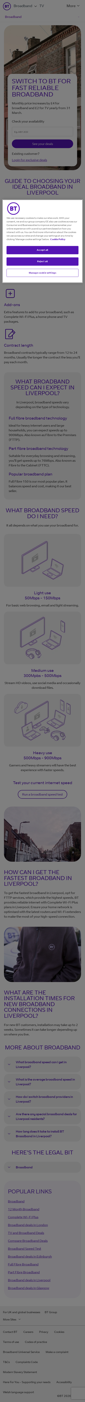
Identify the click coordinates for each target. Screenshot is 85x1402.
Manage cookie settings (42, 272)
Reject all (42, 261)
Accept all (42, 249)
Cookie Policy (57, 239)
